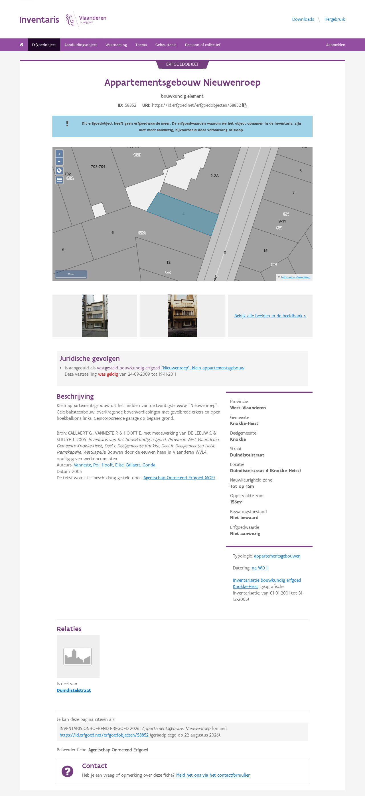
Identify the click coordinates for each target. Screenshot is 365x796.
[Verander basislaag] (59, 180)
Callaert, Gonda (140, 465)
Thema (141, 44)
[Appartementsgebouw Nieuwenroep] (182, 316)
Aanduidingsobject (80, 44)
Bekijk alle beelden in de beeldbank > (270, 315)
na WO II (260, 568)
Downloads (303, 19)
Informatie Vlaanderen (295, 277)
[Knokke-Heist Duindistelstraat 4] (95, 316)
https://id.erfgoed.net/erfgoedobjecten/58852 (104, 735)
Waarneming (116, 44)
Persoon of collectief (202, 44)
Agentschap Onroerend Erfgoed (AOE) (179, 477)
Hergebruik (335, 19)
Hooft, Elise (112, 465)
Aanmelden (335, 44)
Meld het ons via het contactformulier (213, 775)
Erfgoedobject (44, 44)
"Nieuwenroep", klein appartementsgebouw (202, 368)
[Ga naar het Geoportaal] (59, 170)
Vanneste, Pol (87, 465)
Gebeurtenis (166, 44)
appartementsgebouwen (277, 556)
